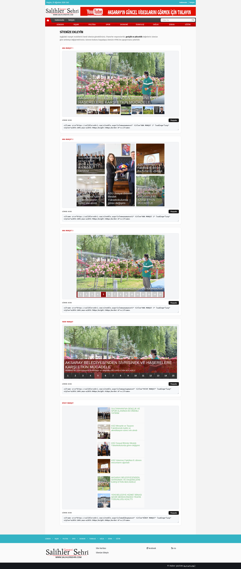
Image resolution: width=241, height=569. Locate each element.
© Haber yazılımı (175, 566)
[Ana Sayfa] (48, 20)
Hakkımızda (183, 2)
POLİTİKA (92, 24)
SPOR (108, 24)
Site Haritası (101, 548)
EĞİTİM (187, 24)
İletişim (192, 2)
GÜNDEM (60, 24)
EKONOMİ (124, 24)
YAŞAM (76, 24)
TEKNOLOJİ (140, 24)
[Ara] (193, 20)
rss (174, 548)
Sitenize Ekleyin (102, 552)
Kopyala (174, 120)
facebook (152, 548)
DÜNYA (171, 24)
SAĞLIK (156, 24)
